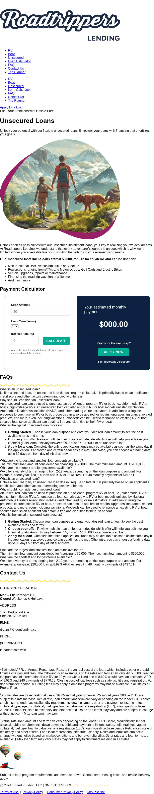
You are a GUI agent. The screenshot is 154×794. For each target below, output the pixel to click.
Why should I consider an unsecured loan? (30, 400)
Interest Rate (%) (22, 333)
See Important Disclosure (114, 361)
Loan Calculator (19, 61)
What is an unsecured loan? (20, 389)
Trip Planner (16, 72)
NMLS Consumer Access (91, 785)
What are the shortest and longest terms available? (36, 467)
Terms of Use (9, 792)
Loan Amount (20, 304)
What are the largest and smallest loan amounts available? (41, 460)
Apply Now (113, 352)
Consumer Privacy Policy (65, 792)
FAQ (11, 65)
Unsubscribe (96, 792)
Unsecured (16, 57)
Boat (11, 54)
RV (10, 50)
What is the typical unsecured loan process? (31, 425)
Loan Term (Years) (23, 321)
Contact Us (16, 68)
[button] (77, 389)
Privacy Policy (33, 792)
